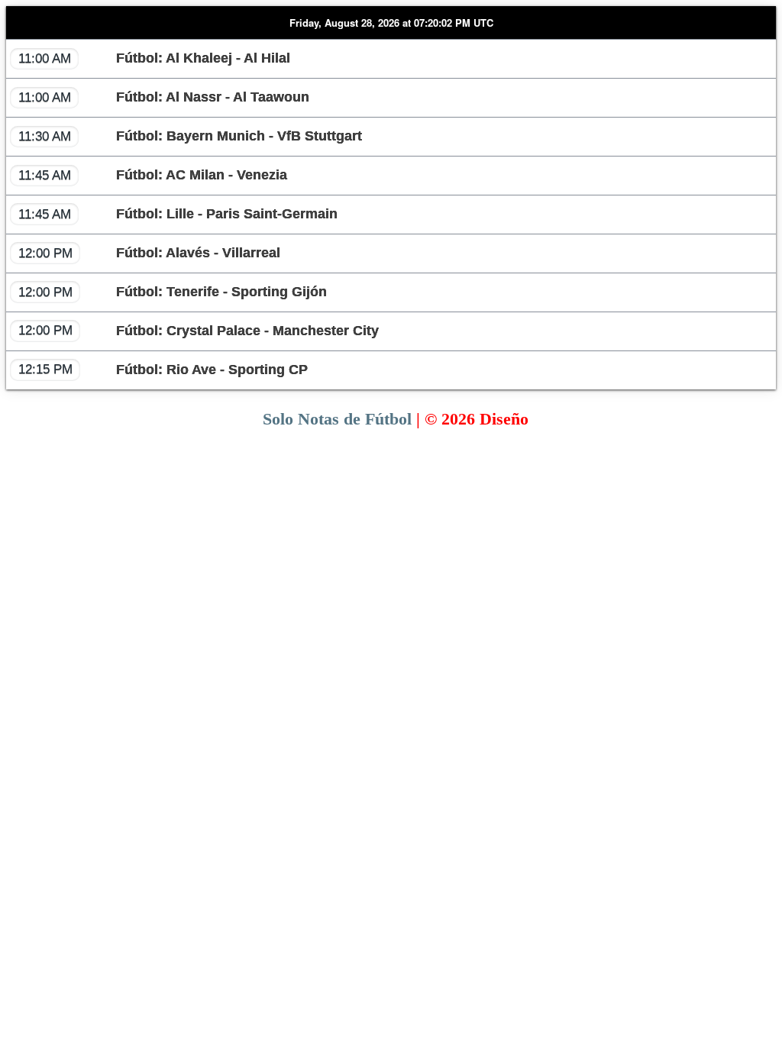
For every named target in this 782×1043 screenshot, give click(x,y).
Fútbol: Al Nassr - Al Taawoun (163, 97)
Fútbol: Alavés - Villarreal (149, 252)
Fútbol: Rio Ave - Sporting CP (163, 368)
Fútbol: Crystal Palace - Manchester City (198, 329)
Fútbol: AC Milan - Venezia (152, 174)
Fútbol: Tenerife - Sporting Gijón (172, 291)
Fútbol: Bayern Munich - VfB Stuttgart (190, 136)
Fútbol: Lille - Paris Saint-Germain (178, 213)
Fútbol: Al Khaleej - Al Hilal (154, 58)
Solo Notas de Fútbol (337, 418)
